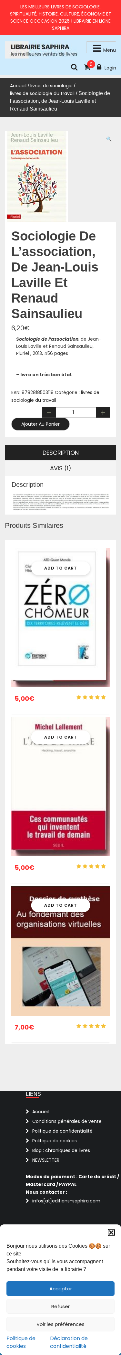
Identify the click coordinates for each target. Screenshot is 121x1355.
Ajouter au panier (40, 424)
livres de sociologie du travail (42, 93)
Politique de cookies (20, 1342)
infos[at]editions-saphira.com (66, 1201)
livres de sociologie (51, 85)
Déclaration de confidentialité (69, 1342)
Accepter (60, 1288)
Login (110, 68)
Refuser (60, 1306)
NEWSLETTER (45, 1160)
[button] (111, 1232)
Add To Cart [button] (60, 568)
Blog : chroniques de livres (61, 1150)
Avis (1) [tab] (60, 468)
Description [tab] (61, 453)
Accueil (18, 85)
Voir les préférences (60, 1324)
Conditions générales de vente (67, 1121)
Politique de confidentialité (62, 1131)
